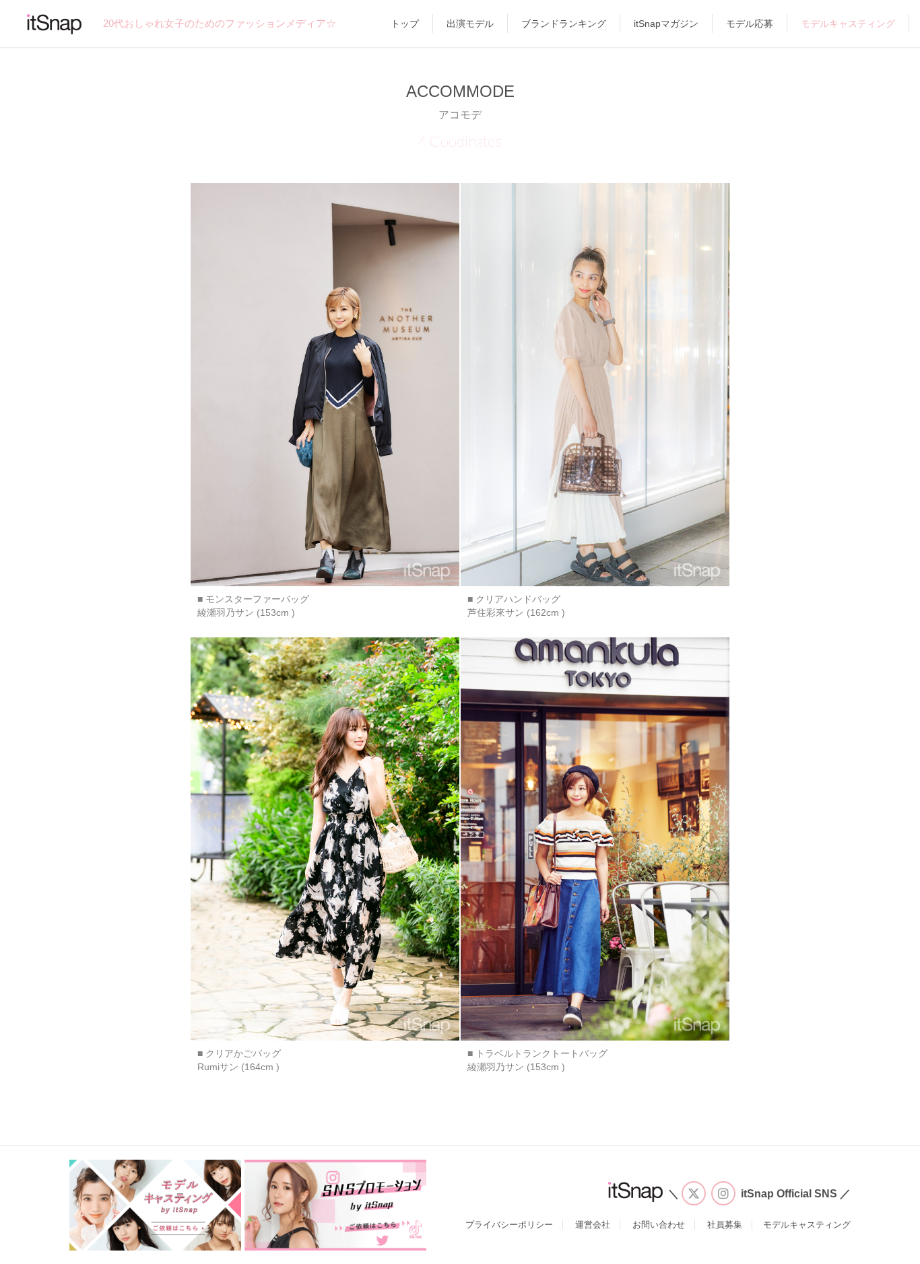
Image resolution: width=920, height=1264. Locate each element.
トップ (405, 23)
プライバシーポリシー (509, 1225)
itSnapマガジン (666, 23)
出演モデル (470, 23)
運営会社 (592, 1225)
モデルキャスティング (848, 23)
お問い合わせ (658, 1225)
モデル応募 (749, 23)
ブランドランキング (563, 23)
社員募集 (724, 1225)
